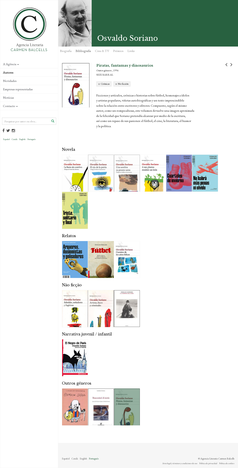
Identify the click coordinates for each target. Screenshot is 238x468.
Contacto (9, 106)
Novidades (10, 81)
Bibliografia (83, 51)
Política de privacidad (208, 463)
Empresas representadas (18, 89)
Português (31, 139)
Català (14, 139)
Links (131, 51)
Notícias (8, 97)
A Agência (9, 64)
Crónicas (105, 83)
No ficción (123, 83)
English (22, 139)
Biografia (66, 51)
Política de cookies (226, 463)
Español (6, 139)
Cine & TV (102, 51)
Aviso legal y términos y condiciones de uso (179, 463)
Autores (8, 72)
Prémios (118, 51)
